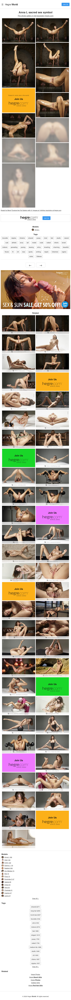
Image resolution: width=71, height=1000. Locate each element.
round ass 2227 (35, 915)
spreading (14, 247)
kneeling (47, 247)
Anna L (37, 230)
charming (56, 247)
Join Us (65, 4)
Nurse (7, 252)
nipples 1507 (35, 963)
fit (12, 252)
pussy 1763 (35, 939)
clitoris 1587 (35, 959)
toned (64, 243)
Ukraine (22, 238)
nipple (46, 252)
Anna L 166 (8, 857)
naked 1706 (35, 943)
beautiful (66, 247)
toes (23, 252)
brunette (5, 238)
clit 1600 (35, 955)
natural (66, 238)
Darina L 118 (8, 865)
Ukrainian (55, 252)
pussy (38, 238)
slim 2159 (35, 923)
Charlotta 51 (8, 890)
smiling (38, 252)
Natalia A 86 (8, 868)
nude (41, 243)
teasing (31, 247)
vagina (64, 252)
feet (52, 238)
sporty (31, 252)
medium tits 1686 (35, 947)
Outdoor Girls (35, 983)
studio (59, 238)
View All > (35, 898)
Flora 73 (7, 876)
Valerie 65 (7, 882)
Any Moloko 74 (9, 871)
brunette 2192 (35, 919)
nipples (13, 238)
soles (31, 256)
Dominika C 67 (9, 879)
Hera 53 (7, 887)
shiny (39, 247)
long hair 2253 (35, 911)
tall (28, 243)
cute (6, 243)
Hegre (11, 4)
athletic (14, 243)
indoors (4, 247)
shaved (30, 238)
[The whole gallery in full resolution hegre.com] (52, 130)
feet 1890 (35, 931)
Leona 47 (7, 896)
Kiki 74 (6, 874)
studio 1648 (35, 951)
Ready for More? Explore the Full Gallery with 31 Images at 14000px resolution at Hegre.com (31, 210)
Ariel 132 (7, 860)
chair (45, 238)
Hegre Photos (35, 974)
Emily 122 (7, 863)
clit (18, 252)
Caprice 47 (8, 893)
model (34, 243)
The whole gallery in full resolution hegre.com (35, 15)
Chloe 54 (7, 885)
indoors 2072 (35, 927)
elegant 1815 (35, 935)
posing (23, 247)
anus (21, 243)
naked (49, 243)
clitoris (56, 243)
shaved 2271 (35, 907)
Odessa (39, 256)
